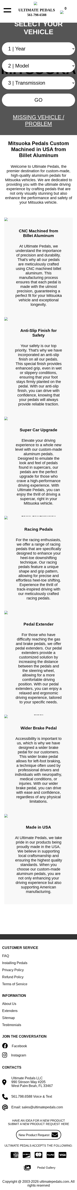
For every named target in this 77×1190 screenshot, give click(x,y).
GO (38, 100)
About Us (9, 1004)
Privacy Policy (13, 970)
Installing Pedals (14, 963)
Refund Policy (13, 977)
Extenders (10, 1011)
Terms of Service (14, 984)
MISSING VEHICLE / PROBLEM (38, 120)
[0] (66, 13)
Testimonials (11, 1025)
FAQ (5, 956)
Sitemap (8, 1018)
